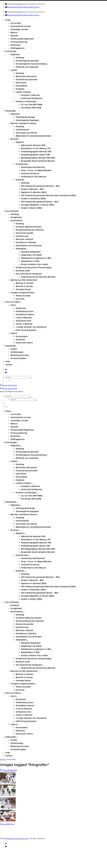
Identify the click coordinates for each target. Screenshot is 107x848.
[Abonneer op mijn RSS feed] (6, 369)
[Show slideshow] (7, 824)
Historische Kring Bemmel (17, 838)
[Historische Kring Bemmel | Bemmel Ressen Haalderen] (8, 385)
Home (2, 759)
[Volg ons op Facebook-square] (6, 372)
